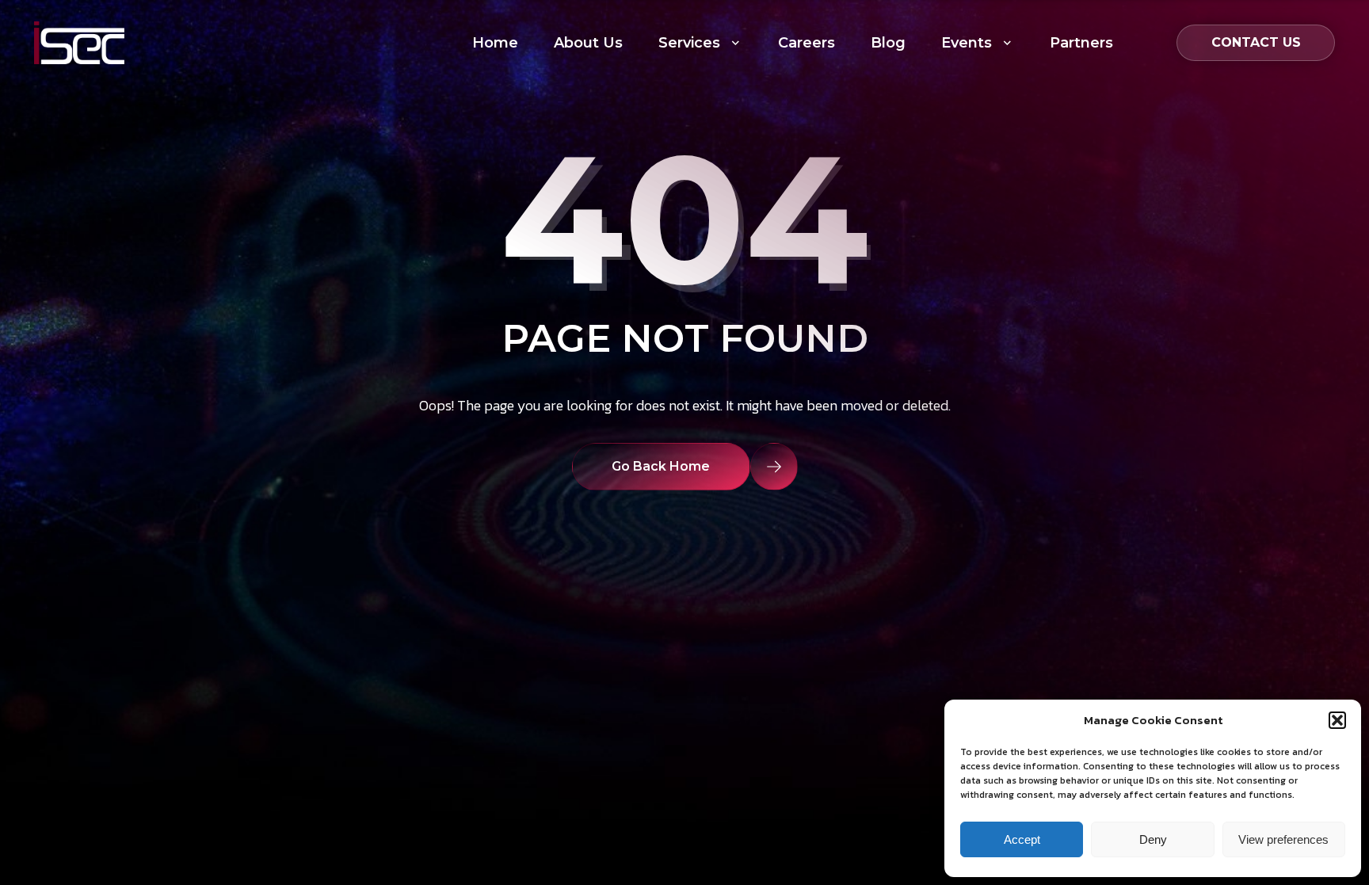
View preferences (1283, 839)
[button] (1337, 720)
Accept (1022, 839)
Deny (1153, 839)
